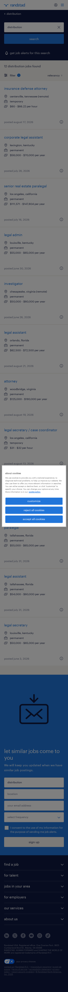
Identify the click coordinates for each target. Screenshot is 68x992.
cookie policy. (35, 492)
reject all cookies (34, 510)
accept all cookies (34, 519)
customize (33, 501)
